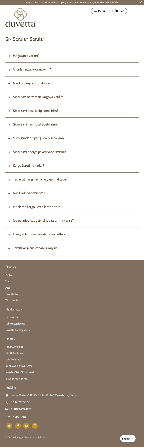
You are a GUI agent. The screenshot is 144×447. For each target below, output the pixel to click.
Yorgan (9, 281)
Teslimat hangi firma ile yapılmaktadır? (40, 179)
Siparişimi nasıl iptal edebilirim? (35, 124)
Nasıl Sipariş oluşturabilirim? (32, 83)
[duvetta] (20, 18)
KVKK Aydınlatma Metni (18, 366)
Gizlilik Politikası (14, 353)
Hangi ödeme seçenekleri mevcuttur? (39, 234)
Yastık (8, 275)
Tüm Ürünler (12, 300)
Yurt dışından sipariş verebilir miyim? (38, 138)
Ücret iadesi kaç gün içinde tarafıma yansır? (43, 220)
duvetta (18, 437)
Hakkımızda (11, 317)
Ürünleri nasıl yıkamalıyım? (32, 69)
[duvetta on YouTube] (26, 426)
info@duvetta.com (20, 408)
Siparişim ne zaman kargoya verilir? (38, 97)
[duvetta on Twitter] (9, 426)
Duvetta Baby (13, 294)
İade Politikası (13, 359)
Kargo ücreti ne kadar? (28, 165)
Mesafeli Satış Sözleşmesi (19, 372)
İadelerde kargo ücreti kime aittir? (36, 207)
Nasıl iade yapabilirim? (29, 193)
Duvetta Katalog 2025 (17, 330)
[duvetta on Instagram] (35, 426)
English (126, 438)
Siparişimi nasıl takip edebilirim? (35, 111)
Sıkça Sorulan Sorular (16, 378)
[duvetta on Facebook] (18, 426)
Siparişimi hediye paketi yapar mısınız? (40, 152)
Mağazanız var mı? (26, 56)
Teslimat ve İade (14, 346)
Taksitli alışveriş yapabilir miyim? (35, 248)
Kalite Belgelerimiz (15, 323)
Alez (7, 287)
